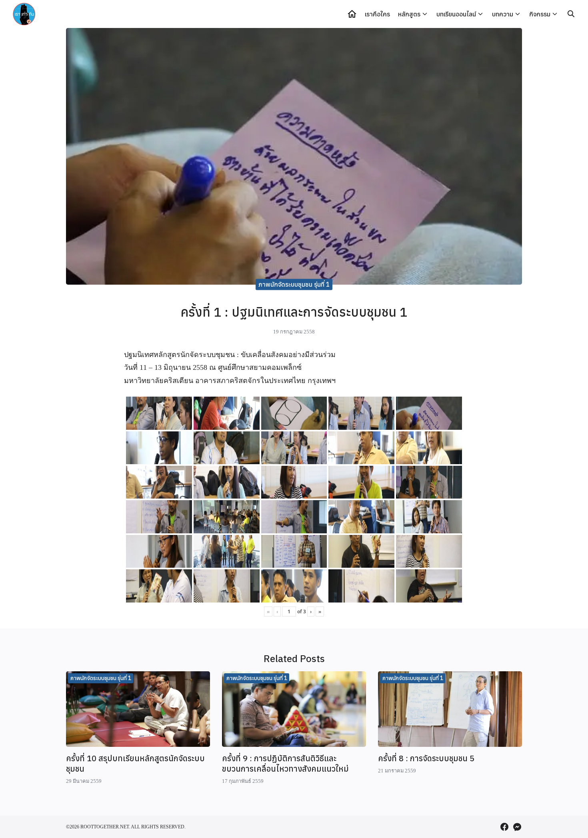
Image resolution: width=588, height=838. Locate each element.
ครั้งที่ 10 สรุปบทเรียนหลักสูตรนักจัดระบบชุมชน (135, 763)
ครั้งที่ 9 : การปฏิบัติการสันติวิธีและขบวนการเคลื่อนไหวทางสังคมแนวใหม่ (285, 763)
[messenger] (517, 827)
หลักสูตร (409, 14)
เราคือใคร (377, 14)
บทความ (502, 14)
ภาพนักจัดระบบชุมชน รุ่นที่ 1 (294, 284)
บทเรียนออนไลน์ (456, 14)
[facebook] (504, 827)
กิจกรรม (539, 14)
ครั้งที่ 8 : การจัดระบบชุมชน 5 (426, 758)
